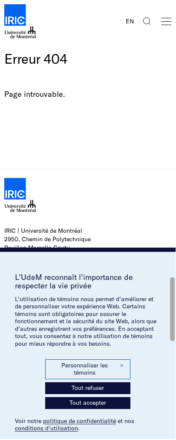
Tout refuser (88, 388)
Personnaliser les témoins (92, 369)
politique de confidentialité (79, 421)
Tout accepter (87, 402)
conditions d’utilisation (46, 428)
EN (130, 21)
